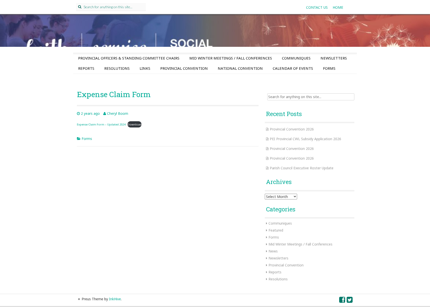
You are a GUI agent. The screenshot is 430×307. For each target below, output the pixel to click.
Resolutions (117, 68)
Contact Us (317, 7)
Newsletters (334, 58)
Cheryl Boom (117, 113)
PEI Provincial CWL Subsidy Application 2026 (305, 138)
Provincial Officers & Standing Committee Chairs (128, 58)
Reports (86, 68)
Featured (276, 230)
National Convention (240, 68)
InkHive (115, 299)
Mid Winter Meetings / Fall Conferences (230, 58)
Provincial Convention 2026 (292, 129)
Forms (329, 68)
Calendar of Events (293, 68)
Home (338, 7)
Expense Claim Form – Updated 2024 (101, 124)
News (273, 251)
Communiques (296, 58)
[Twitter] (350, 301)
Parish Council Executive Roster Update (301, 168)
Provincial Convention (184, 68)
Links (145, 68)
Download (134, 124)
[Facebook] (342, 301)
